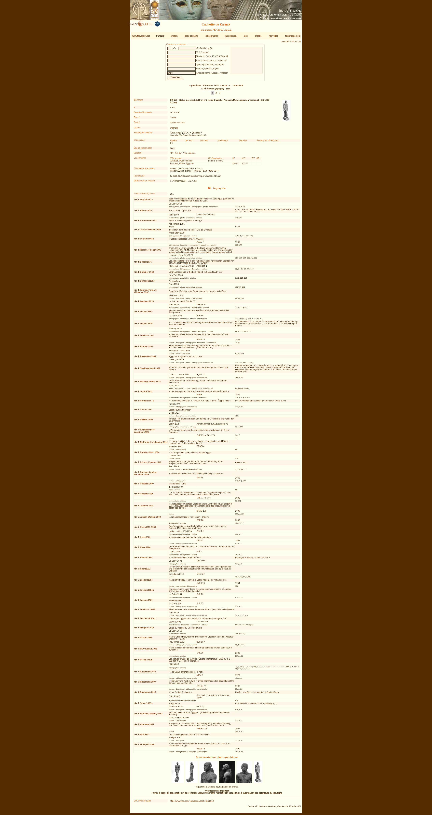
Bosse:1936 (146, 262)
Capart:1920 (146, 410)
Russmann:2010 (148, 692)
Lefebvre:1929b (147, 609)
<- (195, 85)
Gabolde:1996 (146, 494)
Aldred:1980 (146, 210)
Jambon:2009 (146, 506)
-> (225, 85)
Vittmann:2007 (147, 724)
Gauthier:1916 (147, 301)
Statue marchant (177, 122)
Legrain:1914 (146, 199)
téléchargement (292, 36)
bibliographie (212, 36)
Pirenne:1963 (146, 346)
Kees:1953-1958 (148, 527)
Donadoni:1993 (147, 281)
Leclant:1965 (146, 311)
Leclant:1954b (147, 590)
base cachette (191, 36)
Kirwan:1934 (146, 557)
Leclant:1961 (146, 600)
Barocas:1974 (147, 401)
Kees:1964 (145, 547)
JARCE (200, 686)
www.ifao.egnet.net (141, 36)
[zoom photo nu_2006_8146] (227, 782)
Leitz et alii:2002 (148, 618)
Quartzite (174, 128)
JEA (198, 478)
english (174, 36)
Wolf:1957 (145, 734)
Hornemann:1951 (148, 221)
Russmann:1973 (148, 672)
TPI (171, 153)
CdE (199, 435)
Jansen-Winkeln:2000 (150, 517)
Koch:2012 (145, 569)
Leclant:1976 (146, 323)
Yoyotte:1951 (146, 391)
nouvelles (273, 36)
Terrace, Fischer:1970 (150, 250)
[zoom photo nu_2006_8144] (191, 782)
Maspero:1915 (147, 628)
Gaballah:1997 (147, 484)
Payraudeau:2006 (148, 649)
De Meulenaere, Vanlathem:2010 (144, 431)
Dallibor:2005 (146, 419)
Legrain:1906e (147, 239)
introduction (230, 36)
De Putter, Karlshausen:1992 (154, 442)
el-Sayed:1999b (147, 744)
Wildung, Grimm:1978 (150, 381)
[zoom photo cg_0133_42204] (258, 782)
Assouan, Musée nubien (181, 161)
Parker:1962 (146, 637)
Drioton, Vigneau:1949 (150, 462)
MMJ (199, 675)
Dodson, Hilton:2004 (149, 452)
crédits (258, 36)
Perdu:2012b (146, 660)
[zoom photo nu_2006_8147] (244, 782)
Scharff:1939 (146, 703)
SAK (199, 520)
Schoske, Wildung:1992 (151, 713)
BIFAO (199, 511)
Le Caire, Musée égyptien (182, 163)
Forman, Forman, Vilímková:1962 (145, 291)
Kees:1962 (145, 537)
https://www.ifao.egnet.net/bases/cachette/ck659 (192, 801)
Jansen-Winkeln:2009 (150, 229)
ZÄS (198, 540)
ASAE (199, 242)
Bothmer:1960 (147, 272)
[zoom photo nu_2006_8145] (208, 782)
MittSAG (200, 728)
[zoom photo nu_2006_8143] (177, 782)
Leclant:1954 (146, 580)
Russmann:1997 (148, 682)
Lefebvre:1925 (147, 335)
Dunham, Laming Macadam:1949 (145, 473)
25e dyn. (179, 153)
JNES (199, 583)
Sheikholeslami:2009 (150, 368)
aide (246, 36)
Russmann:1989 (148, 356)
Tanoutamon (190, 153)
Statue (173, 117)
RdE (199, 394)
